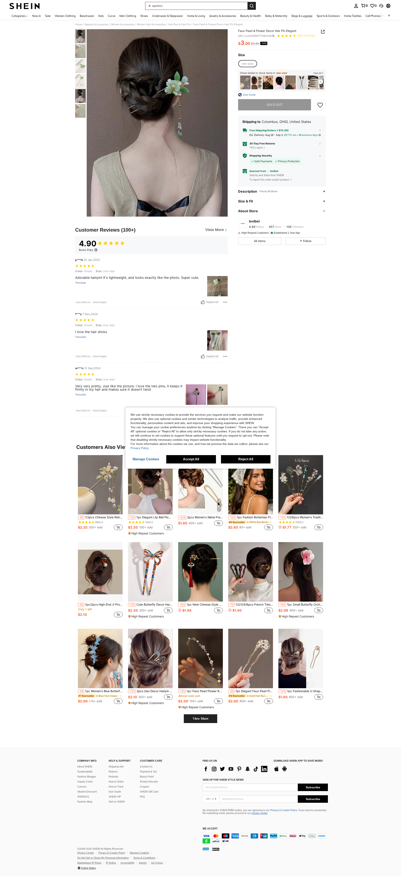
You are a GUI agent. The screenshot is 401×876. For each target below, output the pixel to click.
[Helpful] (202, 302)
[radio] (247, 63)
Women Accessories (122, 24)
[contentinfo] (265, 838)
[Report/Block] (225, 302)
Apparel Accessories (96, 24)
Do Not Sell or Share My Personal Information (103, 857)
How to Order (116, 781)
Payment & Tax (148, 771)
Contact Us (146, 766)
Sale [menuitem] (48, 16)
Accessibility (128, 862)
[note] (146, 533)
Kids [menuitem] (101, 16)
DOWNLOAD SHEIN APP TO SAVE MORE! (298, 761)
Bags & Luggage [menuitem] (302, 16)
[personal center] (356, 5)
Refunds (113, 776)
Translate (80, 282)
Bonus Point (147, 776)
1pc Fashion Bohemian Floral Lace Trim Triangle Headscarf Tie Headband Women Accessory (251, 517)
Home (78, 24)
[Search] (251, 6)
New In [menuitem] (36, 16)
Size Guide (115, 791)
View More (200, 718)
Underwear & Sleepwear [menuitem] (167, 16)
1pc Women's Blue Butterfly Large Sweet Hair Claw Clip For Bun (101, 691)
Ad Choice (157, 862)
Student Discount (87, 791)
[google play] (284, 770)
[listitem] (245, 83)
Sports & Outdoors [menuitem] (328, 16)
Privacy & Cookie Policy (283, 810)
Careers (81, 786)
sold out (274, 105)
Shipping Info (116, 766)
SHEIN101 (83, 796)
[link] (364, 5)
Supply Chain (85, 781)
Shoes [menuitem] (144, 16)
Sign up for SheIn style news (223, 779)
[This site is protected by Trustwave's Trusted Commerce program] (206, 848)
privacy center (259, 813)
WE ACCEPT (210, 828)
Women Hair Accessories (151, 24)
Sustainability (85, 771)
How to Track (116, 786)
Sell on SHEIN (117, 801)
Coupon (144, 786)
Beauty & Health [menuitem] (250, 16)
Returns (113, 771)
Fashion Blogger (86, 776)
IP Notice (111, 862)
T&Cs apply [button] (256, 147)
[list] (236, 769)
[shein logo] (24, 6)
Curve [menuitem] (111, 16)
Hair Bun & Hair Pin (179, 24)
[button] (381, 5)
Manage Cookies (139, 852)
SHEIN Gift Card (149, 791)
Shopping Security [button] (260, 155)
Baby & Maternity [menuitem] (276, 16)
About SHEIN (84, 766)
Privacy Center (85, 852)
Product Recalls (149, 781)
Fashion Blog (84, 801)
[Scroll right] (388, 16)
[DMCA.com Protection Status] (215, 848)
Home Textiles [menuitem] (352, 16)
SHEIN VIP (115, 796)
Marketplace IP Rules (89, 862)
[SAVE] (320, 104)
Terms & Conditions (144, 857)
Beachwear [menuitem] (87, 16)
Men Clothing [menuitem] (127, 16)
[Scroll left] (383, 16)
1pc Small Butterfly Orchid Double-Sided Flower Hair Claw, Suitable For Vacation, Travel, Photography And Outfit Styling (301, 604)
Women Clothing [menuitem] (65, 16)
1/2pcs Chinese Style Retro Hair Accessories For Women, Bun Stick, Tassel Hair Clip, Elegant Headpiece (101, 517)
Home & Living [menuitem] (196, 16)
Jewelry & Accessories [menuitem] (222, 16)
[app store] (276, 770)
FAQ (142, 796)
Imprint (143, 862)
